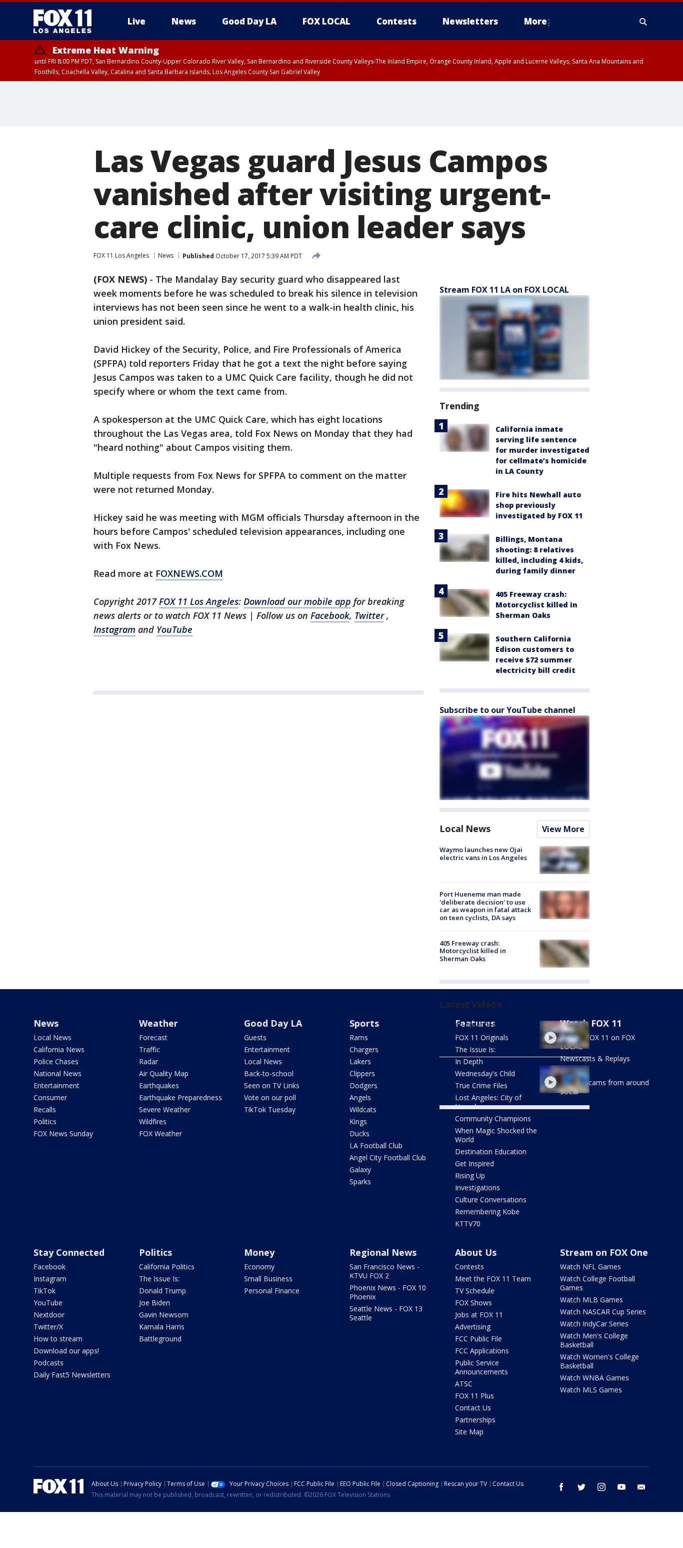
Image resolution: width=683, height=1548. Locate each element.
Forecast (153, 1037)
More (535, 21)
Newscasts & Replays (595, 1058)
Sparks (360, 1181)
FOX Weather (160, 1133)
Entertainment (57, 1085)
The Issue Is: (159, 1278)
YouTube (48, 1302)
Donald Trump (162, 1290)
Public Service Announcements (481, 1367)
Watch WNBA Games (594, 1377)
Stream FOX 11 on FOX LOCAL (597, 1042)
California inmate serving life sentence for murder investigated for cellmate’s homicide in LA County (543, 450)
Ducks (360, 1133)
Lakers (360, 1061)
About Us (475, 1252)
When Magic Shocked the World (496, 1135)
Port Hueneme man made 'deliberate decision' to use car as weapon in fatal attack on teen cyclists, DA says (485, 906)
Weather (158, 1023)
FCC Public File (478, 1338)
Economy (259, 1266)
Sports (364, 1023)
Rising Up (470, 1175)
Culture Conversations (490, 1199)
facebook (562, 1487)
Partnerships (475, 1419)
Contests (469, 1266)
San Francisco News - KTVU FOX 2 (385, 1271)
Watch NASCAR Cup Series (603, 1311)
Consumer (50, 1097)
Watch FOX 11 (591, 1023)
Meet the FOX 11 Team (493, 1278)
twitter (582, 1487)
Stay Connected (69, 1252)
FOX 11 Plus (474, 1395)
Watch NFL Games (590, 1266)
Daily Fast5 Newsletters (72, 1374)
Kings (358, 1121)
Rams (359, 1037)
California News (59, 1049)
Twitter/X (48, 1326)
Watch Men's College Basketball (594, 1340)
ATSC (463, 1383)
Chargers (364, 1049)
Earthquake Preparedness (180, 1097)
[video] (565, 1035)
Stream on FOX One (604, 1252)
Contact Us (473, 1407)
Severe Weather (164, 1109)
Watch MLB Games (591, 1299)
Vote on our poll (270, 1097)
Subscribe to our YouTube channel (508, 709)
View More (563, 829)
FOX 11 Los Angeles (121, 255)
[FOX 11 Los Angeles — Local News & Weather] (67, 22)
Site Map (469, 1431)
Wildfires (152, 1121)
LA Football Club (376, 1145)
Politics (45, 1121)
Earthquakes (159, 1085)
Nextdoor (49, 1314)
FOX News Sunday (63, 1133)
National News (58, 1073)
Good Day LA (273, 1023)
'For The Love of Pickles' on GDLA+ (482, 1072)
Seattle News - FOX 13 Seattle (386, 1313)
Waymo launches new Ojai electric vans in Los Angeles (483, 853)
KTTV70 (467, 1223)
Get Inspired (474, 1163)
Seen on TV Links (272, 1085)
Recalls (45, 1109)
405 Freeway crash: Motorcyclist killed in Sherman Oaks (537, 604)
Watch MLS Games (591, 1389)
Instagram (50, 1278)
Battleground (160, 1338)
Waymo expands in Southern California (485, 1028)
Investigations (477, 1187)
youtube (622, 1487)
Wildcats (363, 1109)
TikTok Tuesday (270, 1109)
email (642, 1487)
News (166, 255)
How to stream (58, 1338)
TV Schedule (474, 1290)
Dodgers (364, 1085)
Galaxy (360, 1169)
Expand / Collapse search (644, 21)
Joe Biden (154, 1302)
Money (259, 1252)
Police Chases (56, 1061)
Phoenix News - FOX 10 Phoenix (388, 1292)
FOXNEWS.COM (189, 573)
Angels (360, 1097)
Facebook (50, 1266)
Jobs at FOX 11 (479, 1314)
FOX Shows (473, 1302)
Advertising (472, 1326)
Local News (465, 829)
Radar (148, 1061)
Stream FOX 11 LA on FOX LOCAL (504, 289)
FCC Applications (482, 1350)
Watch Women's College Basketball (599, 1361)
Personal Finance (272, 1290)
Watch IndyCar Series (594, 1323)
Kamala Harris (161, 1326)
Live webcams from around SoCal (604, 1087)
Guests (255, 1037)
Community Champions (493, 1118)
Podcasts (49, 1362)
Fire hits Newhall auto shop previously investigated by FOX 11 (539, 505)
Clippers (362, 1073)
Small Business (268, 1278)
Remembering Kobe (487, 1211)
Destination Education (490, 1151)
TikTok (45, 1290)
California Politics (166, 1266)
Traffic (149, 1049)
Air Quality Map (163, 1073)
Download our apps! (66, 1350)
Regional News (383, 1252)
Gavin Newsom (163, 1314)
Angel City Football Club (388, 1157)
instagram (602, 1487)
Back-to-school (269, 1073)
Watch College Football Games (597, 1283)
